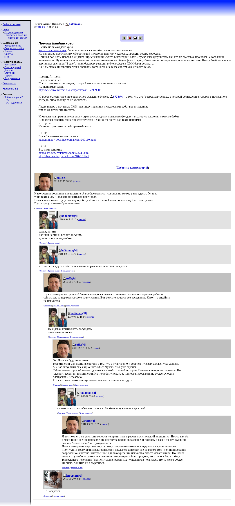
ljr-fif (6, 56)
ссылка (77, 181)
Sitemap (8, 51)
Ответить (38, 208)
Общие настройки (14, 48)
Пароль (8, 75)
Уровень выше (53, 243)
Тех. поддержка (13, 102)
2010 (38, 27)
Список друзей (12, 67)
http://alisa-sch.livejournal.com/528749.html (64, 152)
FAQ (6, 100)
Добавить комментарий (132, 167)
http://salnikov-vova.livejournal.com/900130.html (67, 139)
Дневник (9, 70)
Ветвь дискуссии (50, 208)
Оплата (8, 54)
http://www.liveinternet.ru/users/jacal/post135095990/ (69, 90)
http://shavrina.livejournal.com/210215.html (64, 156)
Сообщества (9, 83)
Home (6, 29)
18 (47, 27)
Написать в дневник (15, 35)
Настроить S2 (10, 88)
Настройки (10, 64)
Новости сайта (12, 45)
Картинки (9, 72)
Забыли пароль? (13, 97)
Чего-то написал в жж (52, 50)
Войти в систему (12, 24)
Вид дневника (12, 78)
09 (43, 27)
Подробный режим (17, 37)
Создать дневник (13, 32)
